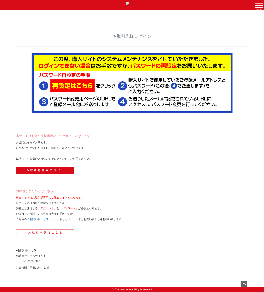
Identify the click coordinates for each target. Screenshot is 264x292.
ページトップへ (244, 284)
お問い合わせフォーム (43, 219)
